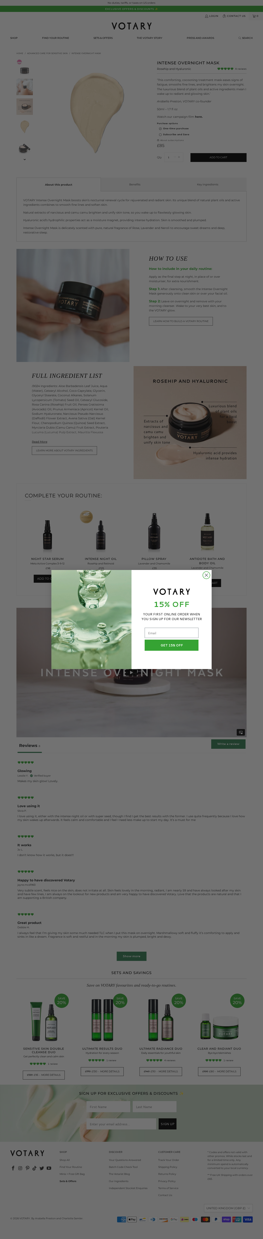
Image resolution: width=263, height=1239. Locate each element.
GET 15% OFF (171, 645)
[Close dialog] (206, 575)
